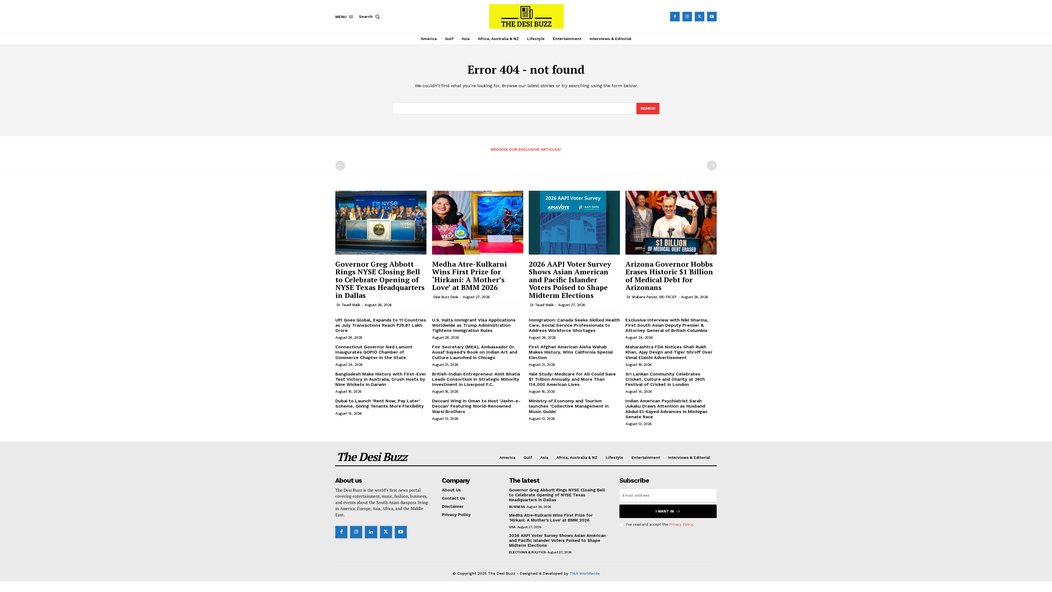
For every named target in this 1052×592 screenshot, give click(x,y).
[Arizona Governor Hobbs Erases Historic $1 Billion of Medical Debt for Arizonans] (671, 223)
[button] (370, 16)
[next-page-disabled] (712, 165)
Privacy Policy (681, 524)
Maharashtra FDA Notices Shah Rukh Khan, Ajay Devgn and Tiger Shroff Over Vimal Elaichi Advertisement (669, 352)
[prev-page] (340, 165)
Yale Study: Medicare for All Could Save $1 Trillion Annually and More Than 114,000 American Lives (572, 379)
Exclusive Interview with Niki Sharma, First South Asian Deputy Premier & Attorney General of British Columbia (666, 325)
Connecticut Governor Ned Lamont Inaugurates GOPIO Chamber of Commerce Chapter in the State (374, 352)
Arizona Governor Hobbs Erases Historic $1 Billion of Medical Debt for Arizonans (669, 275)
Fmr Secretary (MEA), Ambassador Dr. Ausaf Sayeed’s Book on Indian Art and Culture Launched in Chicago (474, 352)
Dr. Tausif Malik (348, 305)
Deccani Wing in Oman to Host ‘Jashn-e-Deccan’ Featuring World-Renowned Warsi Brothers (476, 406)
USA (512, 527)
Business (517, 507)
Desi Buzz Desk (445, 297)
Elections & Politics (527, 552)
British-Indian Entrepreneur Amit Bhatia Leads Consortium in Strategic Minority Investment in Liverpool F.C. (476, 379)
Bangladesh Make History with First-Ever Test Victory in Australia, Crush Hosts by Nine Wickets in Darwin (380, 379)
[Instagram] (687, 16)
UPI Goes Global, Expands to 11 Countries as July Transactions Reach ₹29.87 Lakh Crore (380, 325)
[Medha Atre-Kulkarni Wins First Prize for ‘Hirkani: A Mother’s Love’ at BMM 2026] (477, 223)
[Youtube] (712, 16)
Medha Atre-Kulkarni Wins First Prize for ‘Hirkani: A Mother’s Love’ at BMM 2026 (469, 275)
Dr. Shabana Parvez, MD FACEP (652, 297)
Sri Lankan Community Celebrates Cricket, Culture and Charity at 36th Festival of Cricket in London (665, 379)
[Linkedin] (371, 532)
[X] (699, 16)
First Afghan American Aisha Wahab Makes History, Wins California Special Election (571, 352)
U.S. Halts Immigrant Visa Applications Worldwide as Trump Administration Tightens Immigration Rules (474, 325)
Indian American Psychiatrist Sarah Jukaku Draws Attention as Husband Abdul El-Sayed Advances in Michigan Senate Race (666, 408)
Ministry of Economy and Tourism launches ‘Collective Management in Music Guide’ (569, 406)
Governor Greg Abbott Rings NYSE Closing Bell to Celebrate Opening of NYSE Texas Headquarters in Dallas (380, 279)
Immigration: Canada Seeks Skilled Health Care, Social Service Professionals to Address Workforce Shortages (574, 325)
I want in (665, 511)
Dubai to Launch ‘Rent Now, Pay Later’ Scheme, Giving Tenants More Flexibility (379, 403)
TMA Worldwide (585, 573)
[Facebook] (675, 16)
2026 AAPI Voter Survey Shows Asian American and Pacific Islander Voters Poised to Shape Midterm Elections (570, 279)
